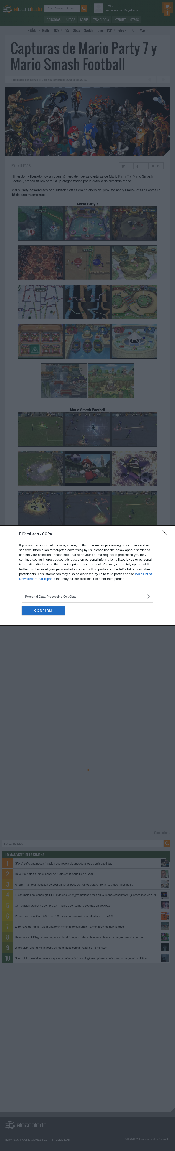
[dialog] (87, 575)
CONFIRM (43, 610)
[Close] (166, 534)
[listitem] (87, 596)
